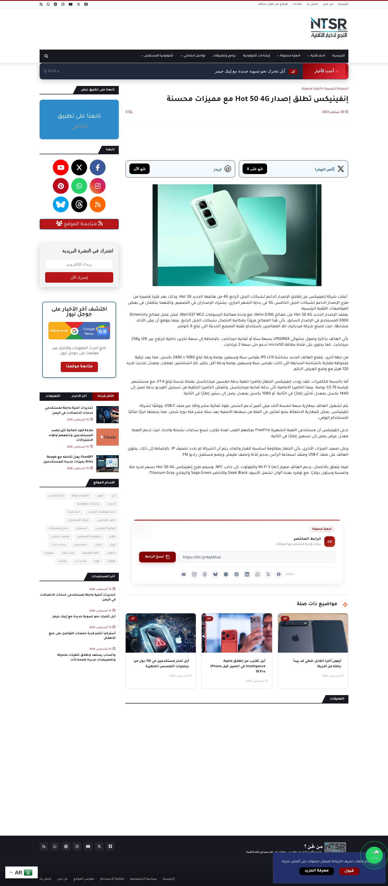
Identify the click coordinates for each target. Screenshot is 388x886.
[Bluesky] (215, 574)
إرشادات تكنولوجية (88, 504)
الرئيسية (343, 4)
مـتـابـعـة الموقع (80, 224)
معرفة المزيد (317, 871)
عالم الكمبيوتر (90, 553)
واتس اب (80, 561)
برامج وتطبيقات (58, 528)
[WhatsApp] (257, 574)
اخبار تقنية (74, 512)
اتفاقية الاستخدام (112, 879)
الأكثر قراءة (105, 396)
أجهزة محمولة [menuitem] (290, 56)
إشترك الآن (79, 277)
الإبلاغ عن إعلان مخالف (273, 4)
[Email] (183, 574)
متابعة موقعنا (79, 367)
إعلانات (297, 4)
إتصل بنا (312, 4)
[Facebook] (279, 574)
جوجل (98, 544)
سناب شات (58, 544)
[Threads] (205, 574)
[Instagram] (194, 574)
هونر (97, 561)
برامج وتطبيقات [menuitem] (224, 56)
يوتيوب (62, 561)
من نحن (328, 4)
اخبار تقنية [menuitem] (318, 56)
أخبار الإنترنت (56, 495)
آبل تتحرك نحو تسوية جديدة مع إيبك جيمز (255, 71)
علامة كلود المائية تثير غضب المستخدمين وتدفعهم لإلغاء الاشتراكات (71, 435)
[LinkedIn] (247, 574)
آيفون (100, 495)
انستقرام (81, 528)
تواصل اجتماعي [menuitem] (194, 56)
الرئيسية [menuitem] (338, 56)
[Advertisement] (136, 27)
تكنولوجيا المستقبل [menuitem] (158, 56)
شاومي (111, 553)
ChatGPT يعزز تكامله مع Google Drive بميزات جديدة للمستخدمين (68, 460)
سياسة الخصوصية (143, 879)
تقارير (112, 536)
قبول (349, 871)
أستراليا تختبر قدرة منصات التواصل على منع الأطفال (82, 636)
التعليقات (52, 396)
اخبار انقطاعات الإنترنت (101, 512)
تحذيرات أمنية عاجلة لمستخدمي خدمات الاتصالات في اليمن (69, 411)
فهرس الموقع (83, 879)
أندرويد (111, 504)
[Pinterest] (236, 574)
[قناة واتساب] (374, 855)
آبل (113, 495)
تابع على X (255, 168)
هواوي (111, 561)
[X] (268, 574)
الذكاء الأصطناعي (78, 520)
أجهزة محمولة (311, 89)
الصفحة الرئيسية (336, 89)
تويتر (112, 544)
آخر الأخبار (79, 396)
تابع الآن (139, 168)
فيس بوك (68, 553)
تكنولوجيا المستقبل (89, 536)
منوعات (49, 553)
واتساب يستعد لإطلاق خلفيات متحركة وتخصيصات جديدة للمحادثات (86, 658)
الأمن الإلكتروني (106, 520)
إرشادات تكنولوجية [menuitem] (256, 56)
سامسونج (80, 544)
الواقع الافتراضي (105, 528)
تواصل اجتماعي (60, 536)
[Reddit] (226, 574)
